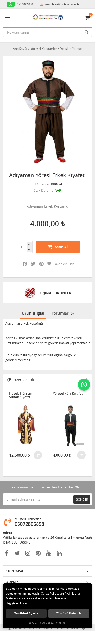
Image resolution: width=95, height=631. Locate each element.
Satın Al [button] (61, 246)
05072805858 (24, 4)
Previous (7, 380)
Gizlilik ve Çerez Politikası (49, 622)
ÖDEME (11, 581)
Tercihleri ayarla (26, 613)
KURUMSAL (15, 570)
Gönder (82, 499)
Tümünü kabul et (68, 613)
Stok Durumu (43, 190)
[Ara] (87, 31)
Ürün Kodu (41, 184)
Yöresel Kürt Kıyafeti (68, 393)
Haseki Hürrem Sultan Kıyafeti (20, 395)
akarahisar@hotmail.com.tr (62, 4)
